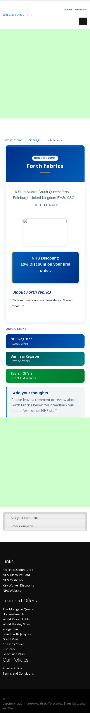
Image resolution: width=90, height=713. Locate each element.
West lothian (13, 140)
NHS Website (12, 590)
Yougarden (10, 629)
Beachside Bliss (14, 654)
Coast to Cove (13, 644)
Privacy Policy (12, 668)
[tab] (45, 517)
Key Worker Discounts (18, 585)
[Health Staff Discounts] (17, 14)
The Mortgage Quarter (19, 609)
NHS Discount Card (16, 575)
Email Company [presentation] (22, 526)
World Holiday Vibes (17, 624)
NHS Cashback (13, 580)
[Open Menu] (83, 21)
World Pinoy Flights (16, 619)
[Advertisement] (45, 73)
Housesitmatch (13, 614)
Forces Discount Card (18, 570)
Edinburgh (34, 140)
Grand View (11, 639)
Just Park (9, 649)
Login (68, 9)
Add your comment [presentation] (24, 518)
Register (81, 9)
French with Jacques (17, 634)
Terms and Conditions (18, 673)
